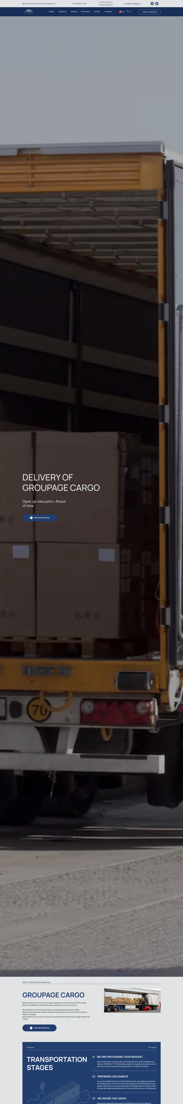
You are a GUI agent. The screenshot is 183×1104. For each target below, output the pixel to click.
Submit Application (149, 12)
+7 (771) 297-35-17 (105, 2)
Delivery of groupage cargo (39, 982)
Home (51, 12)
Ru (131, 12)
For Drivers (85, 12)
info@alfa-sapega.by (132, 3)
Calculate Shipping (41, 517)
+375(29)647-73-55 (79, 3)
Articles (97, 12)
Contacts (108, 12)
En (123, 12)
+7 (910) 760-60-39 (105, 5)
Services (74, 12)
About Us (63, 12)
